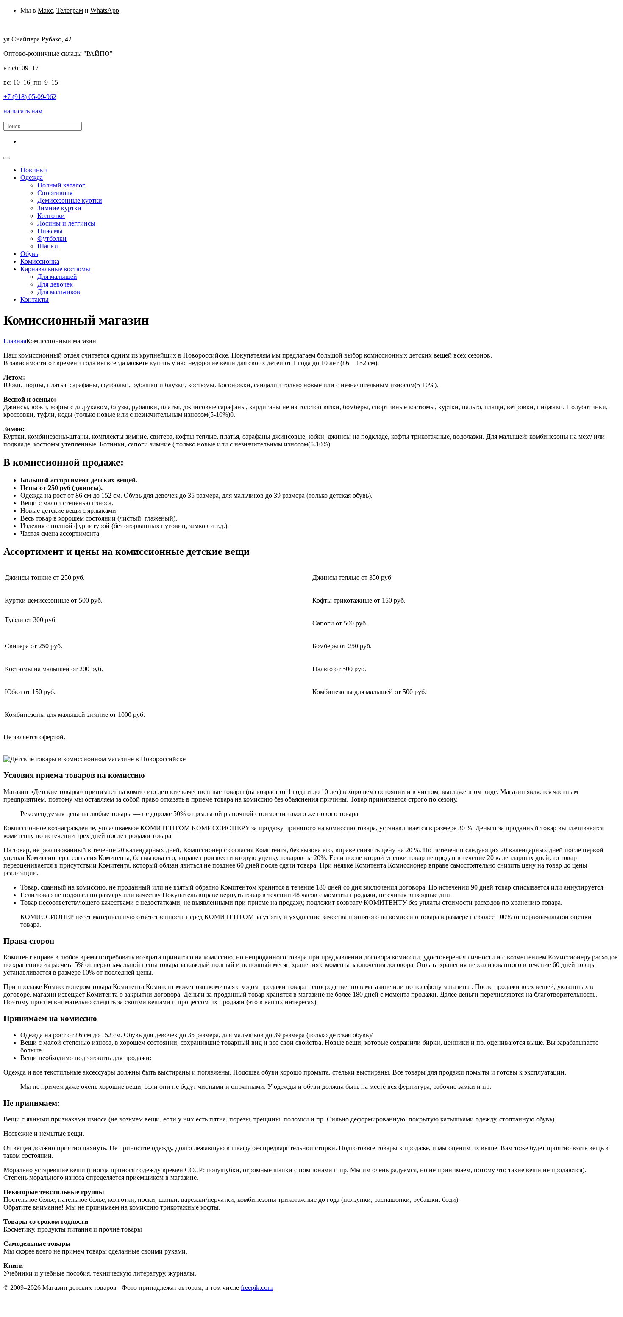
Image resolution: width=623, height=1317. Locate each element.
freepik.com (257, 1287)
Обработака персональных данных (53, 1295)
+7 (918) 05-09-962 (29, 96)
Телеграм (69, 10)
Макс (45, 10)
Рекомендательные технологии (226, 1295)
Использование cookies (142, 1295)
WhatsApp (104, 10)
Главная (14, 340)
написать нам (22, 111)
